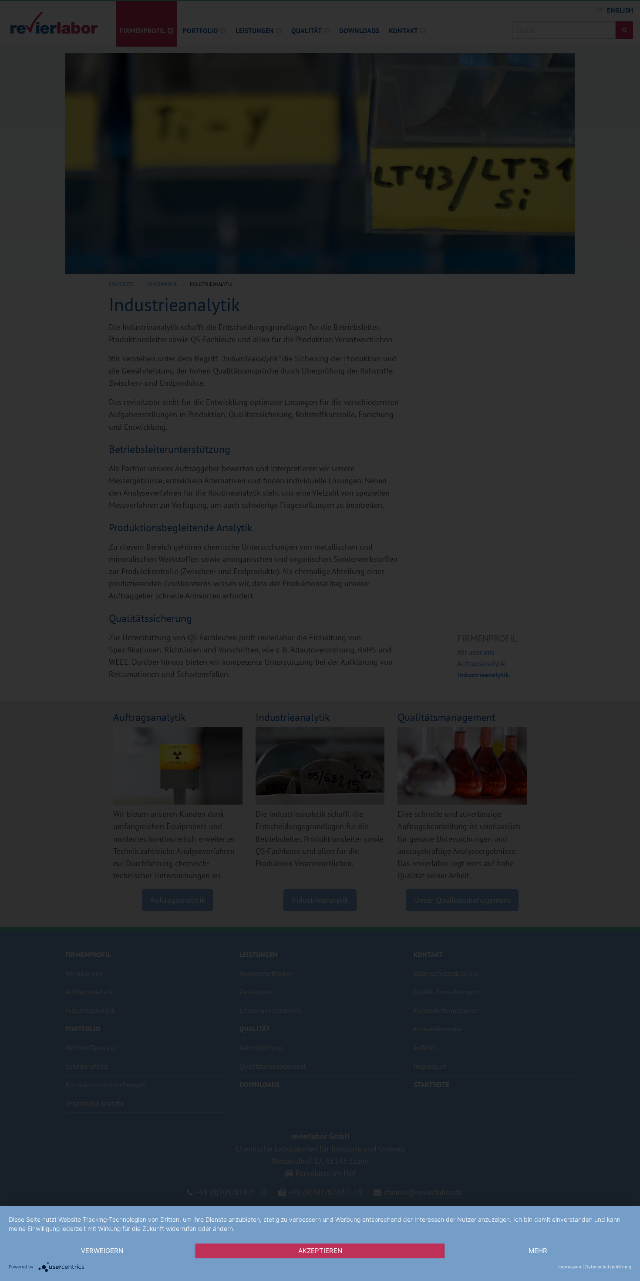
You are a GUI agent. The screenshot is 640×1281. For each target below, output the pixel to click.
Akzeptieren (320, 1251)
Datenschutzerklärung (608, 1266)
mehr (538, 1251)
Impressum (569, 1266)
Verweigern (102, 1251)
